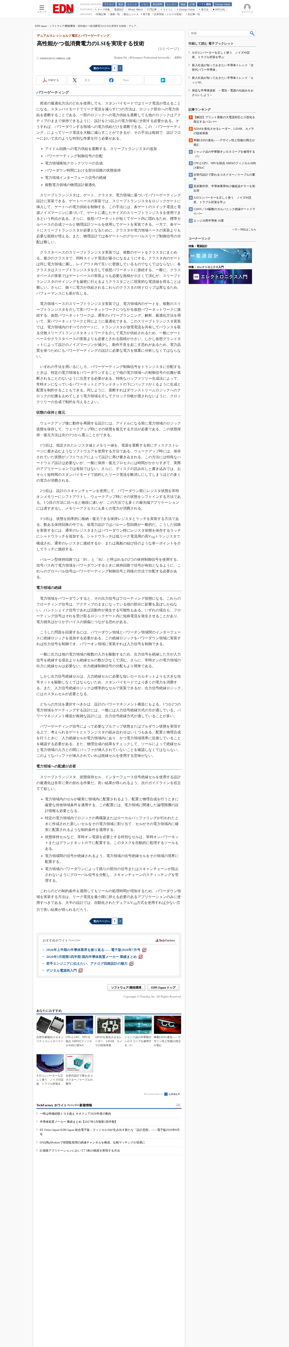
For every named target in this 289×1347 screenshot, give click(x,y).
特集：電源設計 (198, 246)
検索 (252, 33)
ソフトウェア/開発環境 (62, 26)
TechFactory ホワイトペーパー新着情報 (64, 1105)
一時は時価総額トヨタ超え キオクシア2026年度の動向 (75, 1113)
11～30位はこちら (245, 229)
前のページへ (101, 68)
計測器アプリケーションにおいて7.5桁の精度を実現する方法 (80, 1150)
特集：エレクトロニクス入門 (206, 267)
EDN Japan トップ (163, 987)
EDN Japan (41, 26)
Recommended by (154, 1094)
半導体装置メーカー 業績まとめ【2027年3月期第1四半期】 (78, 1121)
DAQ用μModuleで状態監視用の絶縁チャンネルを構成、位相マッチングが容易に (92, 1142)
